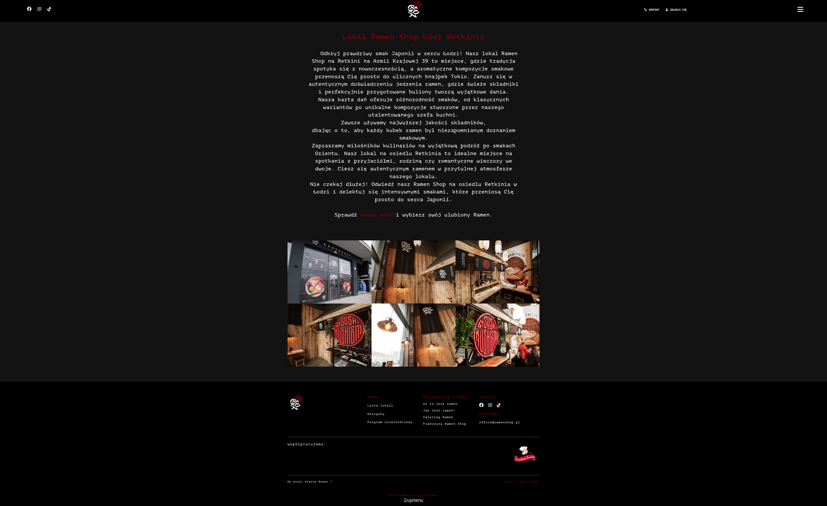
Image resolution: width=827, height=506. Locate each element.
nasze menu (376, 215)
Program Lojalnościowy (390, 422)
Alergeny (376, 414)
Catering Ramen (438, 417)
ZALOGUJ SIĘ (678, 9)
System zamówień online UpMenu (413, 495)
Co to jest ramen (440, 403)
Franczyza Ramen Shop (444, 423)
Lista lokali (380, 405)
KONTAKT (654, 9)
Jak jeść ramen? (439, 410)
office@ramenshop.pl (499, 422)
